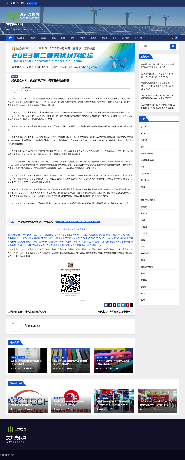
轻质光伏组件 (147, 267)
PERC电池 (55, 235)
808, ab (27, 87)
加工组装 (18, 245)
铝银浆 (62, 242)
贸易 (34, 245)
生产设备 (49, 245)
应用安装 (69, 238)
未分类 (144, 227)
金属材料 (30, 242)
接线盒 (93, 38)
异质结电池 (115, 235)
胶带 (56, 242)
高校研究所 (110, 242)
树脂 (126, 238)
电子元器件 (87, 245)
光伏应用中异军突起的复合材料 (114, 311)
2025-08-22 (104, 409)
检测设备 (57, 245)
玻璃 (34, 238)
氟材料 (61, 238)
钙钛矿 (44, 38)
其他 (94, 245)
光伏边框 (115, 238)
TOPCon (145, 140)
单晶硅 (35, 235)
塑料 (72, 38)
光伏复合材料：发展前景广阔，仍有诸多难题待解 (78, 222)
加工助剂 (120, 242)
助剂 (36, 242)
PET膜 (44, 238)
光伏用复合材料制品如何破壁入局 (28, 311)
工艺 (143, 193)
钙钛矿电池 (66, 235)
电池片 (33, 38)
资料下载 (138, 38)
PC (84, 238)
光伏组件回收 (147, 153)
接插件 (13, 238)
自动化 (127, 242)
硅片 (23, 235)
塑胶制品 (87, 242)
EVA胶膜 (75, 235)
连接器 (104, 38)
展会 (114, 38)
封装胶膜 (101, 235)
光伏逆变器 (22, 238)
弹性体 (82, 38)
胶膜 (63, 38)
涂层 (56, 238)
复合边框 (14, 76)
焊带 (79, 245)
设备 (143, 260)
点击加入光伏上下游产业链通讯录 (70, 229)
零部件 (75, 242)
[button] (172, 38)
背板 (54, 38)
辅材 (122, 238)
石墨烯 (68, 242)
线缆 (19, 242)
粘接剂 (50, 238)
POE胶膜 (92, 235)
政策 (143, 220)
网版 (102, 242)
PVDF (101, 238)
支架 (29, 238)
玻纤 (41, 242)
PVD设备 (84, 235)
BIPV (143, 127)
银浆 (45, 242)
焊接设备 (40, 245)
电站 (10, 235)
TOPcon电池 (44, 235)
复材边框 (145, 180)
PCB (81, 242)
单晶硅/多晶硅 (147, 160)
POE (93, 238)
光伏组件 (16, 235)
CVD (123, 235)
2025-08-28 (18, 409)
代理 (29, 245)
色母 (23, 242)
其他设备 (66, 245)
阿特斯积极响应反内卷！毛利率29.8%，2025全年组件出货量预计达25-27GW (157, 86)
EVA (88, 238)
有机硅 (13, 242)
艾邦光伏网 (14, 25)
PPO (80, 238)
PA (97, 238)
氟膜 (38, 238)
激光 (99, 245)
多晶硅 (73, 245)
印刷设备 (96, 242)
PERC (144, 133)
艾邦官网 (125, 38)
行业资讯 (21, 38)
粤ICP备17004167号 (7, 455)
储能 (143, 147)
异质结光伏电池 (148, 200)
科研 (25, 245)
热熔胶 (51, 242)
